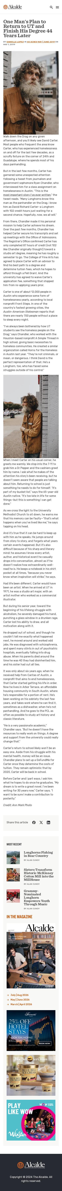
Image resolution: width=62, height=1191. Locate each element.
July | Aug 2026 (20, 995)
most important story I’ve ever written (27, 194)
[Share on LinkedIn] (48, 822)
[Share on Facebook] (34, 822)
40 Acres (32, 42)
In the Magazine (19, 916)
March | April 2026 (21, 1004)
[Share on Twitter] (41, 822)
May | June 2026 (20, 999)
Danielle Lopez (15, 42)
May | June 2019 (46, 42)
